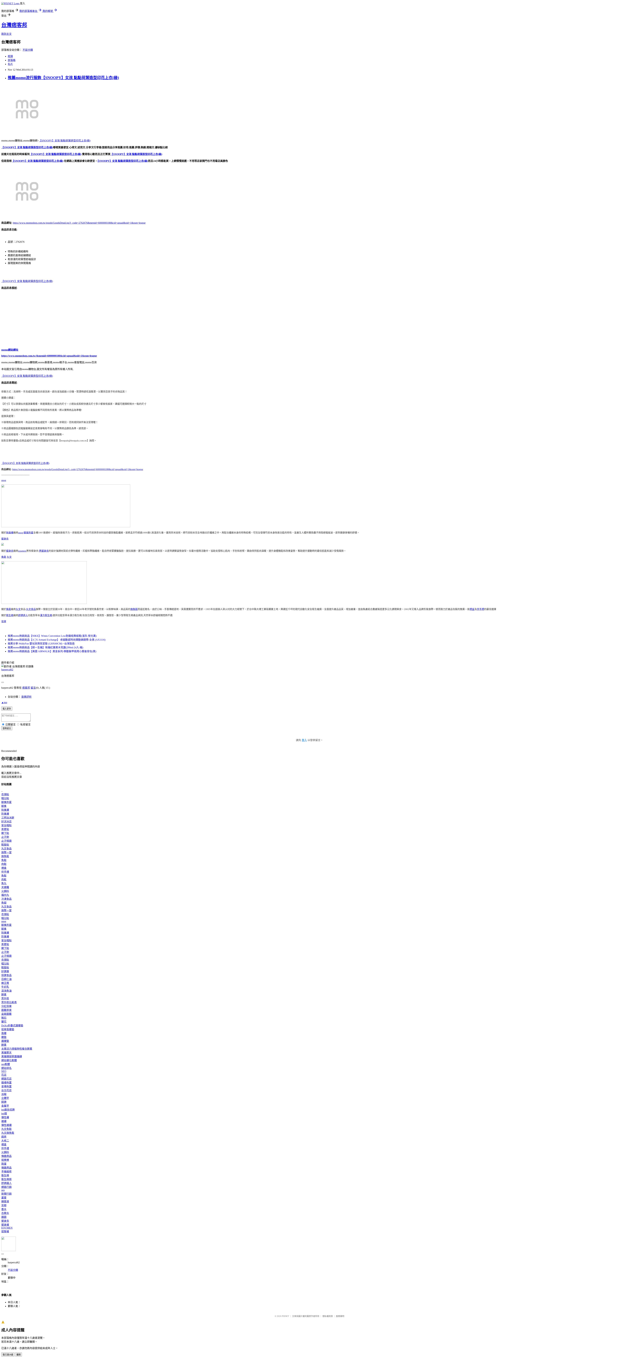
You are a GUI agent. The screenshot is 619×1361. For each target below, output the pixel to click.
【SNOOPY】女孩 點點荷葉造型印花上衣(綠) (64, 140)
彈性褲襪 (6, 1125)
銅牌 (3, 1102)
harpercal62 (7, 669)
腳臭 (3, 806)
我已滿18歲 (8, 1354)
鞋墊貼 (5, 844)
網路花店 (6, 1078)
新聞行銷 (6, 1193)
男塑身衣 (44, 551)
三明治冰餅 (7, 817)
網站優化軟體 (9, 1060)
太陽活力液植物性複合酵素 (16, 1048)
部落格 (11, 60)
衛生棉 (9, 615)
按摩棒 (5, 1160)
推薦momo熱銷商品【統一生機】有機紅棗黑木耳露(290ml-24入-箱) (45, 647)
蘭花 (3, 1021)
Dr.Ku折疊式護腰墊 (12, 1025)
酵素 (3, 994)
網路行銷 (6, 1187)
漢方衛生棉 (46, 615)
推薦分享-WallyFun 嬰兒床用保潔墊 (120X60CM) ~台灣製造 (41, 643)
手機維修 (6, 1171)
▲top (4, 702)
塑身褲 (5, 1224)
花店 (3, 1074)
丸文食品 (31, 609)
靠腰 (3, 1033)
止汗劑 (5, 837)
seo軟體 (5, 1064)
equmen (22, 551)
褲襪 (3, 1121)
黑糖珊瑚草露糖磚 (11, 1056)
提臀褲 (5, 1231)
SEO (3, 1071)
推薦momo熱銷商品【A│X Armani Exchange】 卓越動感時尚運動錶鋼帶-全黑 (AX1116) (56, 639)
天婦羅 (5, 887)
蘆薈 (3, 1197)
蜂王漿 (5, 983)
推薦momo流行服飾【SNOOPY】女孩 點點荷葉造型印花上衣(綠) (63, 78)
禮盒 (472, 609)
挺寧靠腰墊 (7, 1029)
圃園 (3, 1217)
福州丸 (5, 895)
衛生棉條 (6, 1179)
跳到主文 (6, 34)
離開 (18, 1354)
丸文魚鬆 (6, 1129)
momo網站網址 (9, 349)
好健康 (5, 971)
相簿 (10, 56)
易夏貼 (5, 829)
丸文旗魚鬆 (7, 1133)
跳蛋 (3, 1163)
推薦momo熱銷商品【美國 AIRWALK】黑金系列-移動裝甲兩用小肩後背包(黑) (52, 651)
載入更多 (7, 708)
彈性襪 (5, 1117)
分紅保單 (6, 1006)
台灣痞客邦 (14, 25)
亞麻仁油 (6, 979)
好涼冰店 (6, 821)
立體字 (5, 1098)
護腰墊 (5, 1041)
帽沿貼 (5, 798)
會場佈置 (6, 1086)
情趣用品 (6, 1156)
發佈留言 (7, 728)
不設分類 (28, 50)
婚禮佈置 (6, 1082)
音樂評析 (26, 696)
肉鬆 (3, 864)
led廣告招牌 (8, 1109)
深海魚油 (6, 990)
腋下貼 (5, 833)
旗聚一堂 (6, 852)
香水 (3, 1209)
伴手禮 (480, 609)
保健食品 (6, 975)
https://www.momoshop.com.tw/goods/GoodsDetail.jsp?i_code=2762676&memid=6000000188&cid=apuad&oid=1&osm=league (79, 222)
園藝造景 (6, 1010)
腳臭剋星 (28, 532)
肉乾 (3, 879)
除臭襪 (9, 532)
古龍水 (5, 1213)
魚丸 (3, 883)
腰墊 (3, 1037)
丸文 (9, 557)
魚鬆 (3, 557)
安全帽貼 (6, 825)
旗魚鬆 (134, 609)
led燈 (4, 1113)
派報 (3, 1094)
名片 (10, 64)
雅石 (3, 1017)
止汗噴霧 (6, 840)
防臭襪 (5, 813)
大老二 (5, 1140)
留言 (33, 687)
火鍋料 (5, 891)
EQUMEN (7, 1227)
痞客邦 (26, 687)
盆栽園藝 (6, 1014)
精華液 (5, 1201)
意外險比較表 (9, 1002)
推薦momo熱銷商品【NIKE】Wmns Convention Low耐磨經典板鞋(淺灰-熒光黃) (52, 635)
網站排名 (6, 1068)
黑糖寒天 (6, 1052)
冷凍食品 (6, 899)
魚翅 (3, 902)
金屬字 (5, 1105)
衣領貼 (5, 794)
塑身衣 (5, 538)
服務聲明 (340, 1316)
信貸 (3, 621)
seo (3, 1190)
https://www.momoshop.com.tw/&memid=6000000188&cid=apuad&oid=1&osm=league (49, 355)
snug (3, 480)
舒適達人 (23, 615)
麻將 (3, 1136)
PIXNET (285, 1316)
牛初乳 (5, 986)
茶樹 (3, 1205)
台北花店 (6, 1090)
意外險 (5, 998)
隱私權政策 (327, 1316)
